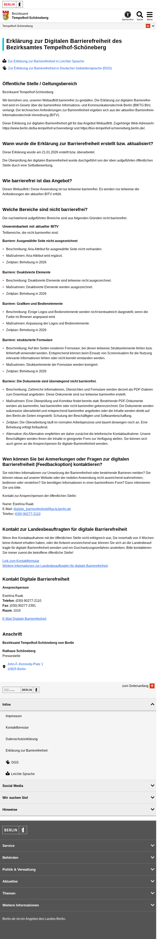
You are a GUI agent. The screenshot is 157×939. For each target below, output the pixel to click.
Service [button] (8, 846)
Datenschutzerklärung (22, 739)
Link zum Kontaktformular (20, 561)
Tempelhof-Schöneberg (17, 26)
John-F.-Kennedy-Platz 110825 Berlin (25, 666)
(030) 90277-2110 (27, 514)
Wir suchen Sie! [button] (15, 798)
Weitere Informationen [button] (20, 905)
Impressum (14, 716)
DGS (15, 762)
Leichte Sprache (23, 774)
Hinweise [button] (9, 810)
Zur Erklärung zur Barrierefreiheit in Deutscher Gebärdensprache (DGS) (60, 68)
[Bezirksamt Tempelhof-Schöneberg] (20, 690)
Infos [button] (6, 704)
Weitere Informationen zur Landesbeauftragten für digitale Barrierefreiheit (55, 566)
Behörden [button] (10, 858)
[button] (150, 26)
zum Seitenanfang (135, 686)
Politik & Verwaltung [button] (19, 869)
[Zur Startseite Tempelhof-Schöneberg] (5, 15)
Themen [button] (8, 893)
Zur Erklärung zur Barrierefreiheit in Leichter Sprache (46, 61)
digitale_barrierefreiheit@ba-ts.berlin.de (42, 509)
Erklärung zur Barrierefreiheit (26, 750)
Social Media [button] (12, 786)
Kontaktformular (17, 727)
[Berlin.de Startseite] (12, 4)
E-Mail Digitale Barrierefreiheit (24, 618)
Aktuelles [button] (10, 881)
